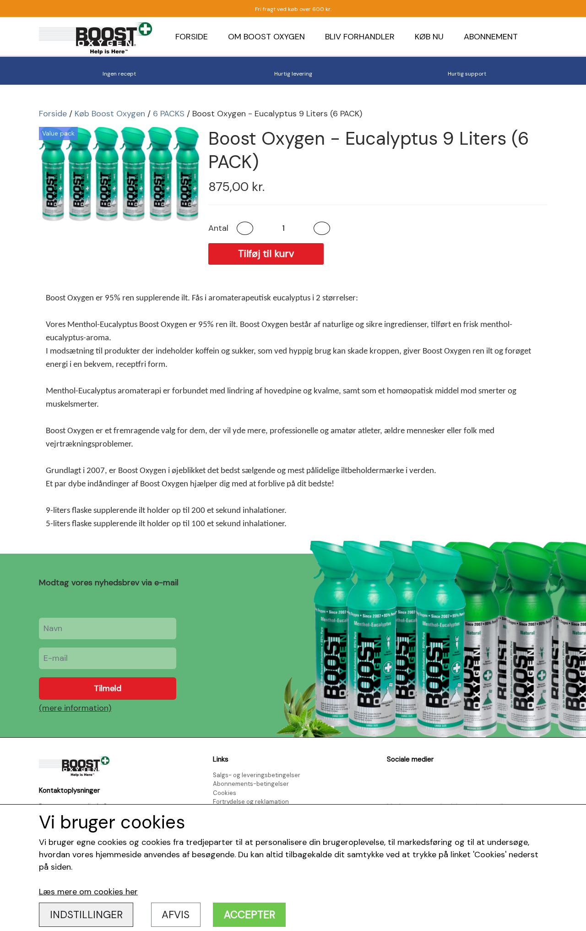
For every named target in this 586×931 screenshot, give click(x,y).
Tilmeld (107, 688)
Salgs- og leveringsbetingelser (256, 775)
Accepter (249, 914)
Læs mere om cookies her (88, 891)
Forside (191, 36)
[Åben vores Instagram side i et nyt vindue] (415, 781)
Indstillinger (86, 914)
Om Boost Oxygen (266, 36)
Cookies (224, 793)
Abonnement (491, 36)
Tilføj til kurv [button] (266, 253)
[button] (245, 228)
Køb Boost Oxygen (110, 113)
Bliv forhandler (360, 36)
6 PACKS (168, 113)
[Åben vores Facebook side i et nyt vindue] (395, 781)
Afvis (176, 914)
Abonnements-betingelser (251, 784)
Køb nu (429, 36)
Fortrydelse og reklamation (251, 802)
